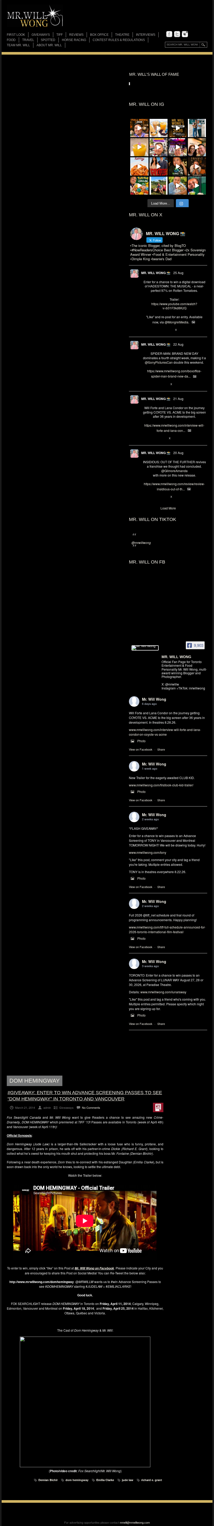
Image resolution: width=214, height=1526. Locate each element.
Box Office (99, 35)
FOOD (11, 40)
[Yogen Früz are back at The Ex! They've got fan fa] (159, 128)
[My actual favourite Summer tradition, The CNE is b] (178, 147)
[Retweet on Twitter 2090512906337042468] (154, 497)
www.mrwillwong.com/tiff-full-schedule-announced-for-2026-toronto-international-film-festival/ (167, 929)
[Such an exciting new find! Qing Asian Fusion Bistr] (178, 166)
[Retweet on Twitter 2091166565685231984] (154, 384)
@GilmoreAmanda (174, 470)
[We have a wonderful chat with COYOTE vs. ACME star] (159, 166)
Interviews (145, 35)
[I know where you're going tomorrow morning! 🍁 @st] (139, 128)
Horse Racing (74, 40)
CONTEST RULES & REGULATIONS (119, 40)
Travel (28, 40)
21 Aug (178, 398)
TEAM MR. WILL (18, 45)
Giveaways (41, 35)
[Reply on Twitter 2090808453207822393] (145, 438)
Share (161, 749)
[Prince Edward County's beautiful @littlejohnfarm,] (159, 186)
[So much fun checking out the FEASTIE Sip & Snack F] (159, 147)
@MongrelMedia (176, 322)
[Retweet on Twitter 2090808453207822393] (154, 438)
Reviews (76, 35)
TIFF (59, 35)
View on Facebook (140, 749)
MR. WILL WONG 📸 (155, 272)
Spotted (48, 40)
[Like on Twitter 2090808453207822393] (162, 438)
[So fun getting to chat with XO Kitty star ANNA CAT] (197, 147)
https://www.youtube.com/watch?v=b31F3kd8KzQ (174, 305)
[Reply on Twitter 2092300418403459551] (145, 330)
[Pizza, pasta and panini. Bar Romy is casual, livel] (139, 166)
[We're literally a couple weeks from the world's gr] (178, 128)
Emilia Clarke (105, 1480)
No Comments (91, 1107)
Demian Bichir (48, 1480)
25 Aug (178, 272)
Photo (141, 741)
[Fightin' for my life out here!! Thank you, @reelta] (197, 128)
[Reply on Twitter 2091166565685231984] (145, 384)
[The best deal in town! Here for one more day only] (197, 186)
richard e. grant (151, 1480)
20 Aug (178, 452)
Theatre (122, 35)
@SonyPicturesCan (159, 362)
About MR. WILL (49, 45)
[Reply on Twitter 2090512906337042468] (145, 497)
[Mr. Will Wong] (145, 648)
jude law (127, 1480)
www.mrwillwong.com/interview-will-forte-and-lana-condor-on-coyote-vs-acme (165, 731)
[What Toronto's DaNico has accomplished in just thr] (139, 147)
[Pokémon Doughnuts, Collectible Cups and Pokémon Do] (139, 186)
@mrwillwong (141, 542)
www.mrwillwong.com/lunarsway (163, 992)
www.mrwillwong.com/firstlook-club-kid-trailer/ (161, 785)
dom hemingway (77, 1480)
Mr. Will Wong (154, 699)
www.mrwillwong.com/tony (147, 852)
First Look (16, 35)
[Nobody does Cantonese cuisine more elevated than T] (197, 166)
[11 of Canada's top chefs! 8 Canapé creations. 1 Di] (178, 186)
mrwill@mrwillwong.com (135, 1522)
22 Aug (178, 344)
